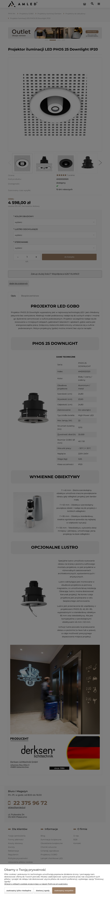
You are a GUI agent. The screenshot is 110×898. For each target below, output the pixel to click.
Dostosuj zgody (43, 890)
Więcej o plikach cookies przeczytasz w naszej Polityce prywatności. (36, 884)
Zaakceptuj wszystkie (63, 890)
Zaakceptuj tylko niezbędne (18, 890)
